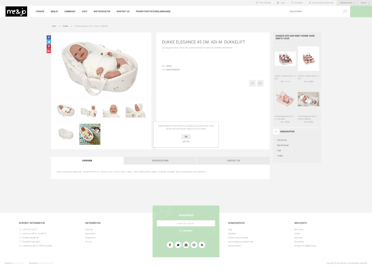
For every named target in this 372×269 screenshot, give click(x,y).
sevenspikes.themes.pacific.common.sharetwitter (49, 42)
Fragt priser (90, 237)
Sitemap (89, 229)
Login (283, 3)
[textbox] (312, 11)
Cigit (279, 150)
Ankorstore (90, 233)
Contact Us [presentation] (233, 160)
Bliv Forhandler (265, 3)
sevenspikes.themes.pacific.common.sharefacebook (49, 37)
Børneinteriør (283, 145)
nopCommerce (18, 263)
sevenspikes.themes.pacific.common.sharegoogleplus (49, 51)
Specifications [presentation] (160, 160)
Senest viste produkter (238, 237)
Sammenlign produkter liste (322, 3)
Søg (230, 229)
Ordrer (297, 233)
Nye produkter (234, 246)
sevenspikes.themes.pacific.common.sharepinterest (49, 46)
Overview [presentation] (87, 160)
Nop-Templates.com (46, 263)
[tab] (87, 161)
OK (186, 137)
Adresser (298, 237)
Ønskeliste (299, 242)
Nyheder (232, 233)
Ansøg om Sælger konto (305, 246)
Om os (88, 242)
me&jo (280, 156)
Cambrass (282, 140)
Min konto (299, 229)
